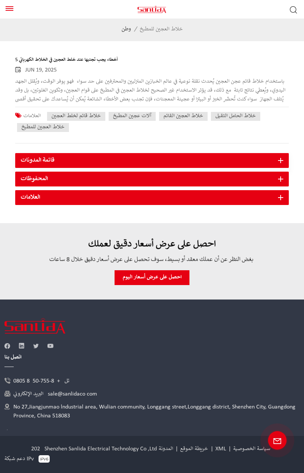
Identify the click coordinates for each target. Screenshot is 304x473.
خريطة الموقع (194, 449)
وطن (126, 29)
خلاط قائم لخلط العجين (76, 116)
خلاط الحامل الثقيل (235, 116)
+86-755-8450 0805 (36, 381)
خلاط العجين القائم (183, 116)
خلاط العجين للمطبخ (43, 127)
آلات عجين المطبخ (132, 116)
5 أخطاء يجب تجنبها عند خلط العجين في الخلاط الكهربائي (66, 60)
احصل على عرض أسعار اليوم (152, 277)
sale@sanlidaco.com (72, 394)
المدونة (166, 449)
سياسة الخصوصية (251, 449)
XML (220, 449)
